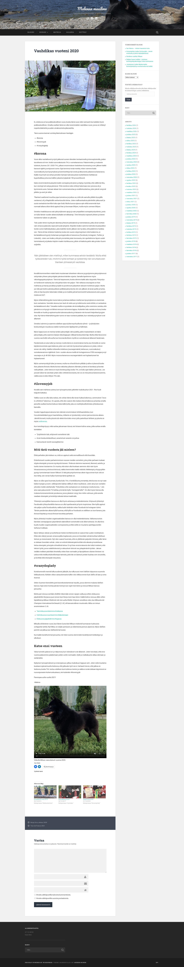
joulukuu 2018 (130, 241)
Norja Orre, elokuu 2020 (38, 822)
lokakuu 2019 (130, 223)
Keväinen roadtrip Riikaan (134, 56)
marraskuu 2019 (131, 220)
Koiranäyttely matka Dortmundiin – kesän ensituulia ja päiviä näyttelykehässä (139, 52)
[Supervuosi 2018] (94, 791)
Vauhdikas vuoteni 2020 (56, 50)
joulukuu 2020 (130, 205)
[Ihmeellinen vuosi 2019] (45, 791)
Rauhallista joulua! (64, 799)
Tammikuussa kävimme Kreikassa (50, 611)
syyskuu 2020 (130, 208)
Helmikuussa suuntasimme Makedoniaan (52, 615)
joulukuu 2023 (130, 159)
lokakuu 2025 (130, 137)
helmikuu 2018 (131, 247)
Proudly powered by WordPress (38, 962)
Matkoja (57, 32)
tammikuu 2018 (131, 250)
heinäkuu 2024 (131, 153)
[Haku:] (140, 113)
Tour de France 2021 (37, 826)
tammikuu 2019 (131, 238)
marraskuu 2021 (131, 198)
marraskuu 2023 (131, 162)
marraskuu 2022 (131, 177)
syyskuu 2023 (130, 165)
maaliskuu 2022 (131, 192)
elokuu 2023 (130, 168)
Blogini (31, 32)
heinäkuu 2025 (131, 144)
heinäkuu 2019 (131, 226)
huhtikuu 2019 (131, 232)
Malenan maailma (92, 8)
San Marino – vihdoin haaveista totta (138, 48)
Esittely (83, 32)
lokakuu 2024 (130, 150)
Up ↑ (157, 962)
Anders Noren (80, 962)
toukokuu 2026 (131, 128)
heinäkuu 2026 (131, 125)
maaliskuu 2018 (131, 244)
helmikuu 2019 (131, 235)
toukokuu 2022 (131, 189)
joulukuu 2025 (130, 134)
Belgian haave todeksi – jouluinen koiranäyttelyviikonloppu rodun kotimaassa (139, 60)
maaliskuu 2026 (131, 131)
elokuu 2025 (130, 140)
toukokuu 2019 (131, 229)
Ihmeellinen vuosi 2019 (41, 799)
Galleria (70, 32)
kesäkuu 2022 (130, 186)
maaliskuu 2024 (131, 156)
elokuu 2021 (130, 202)
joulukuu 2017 (130, 253)
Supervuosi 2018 (88, 799)
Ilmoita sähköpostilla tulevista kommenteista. (53, 895)
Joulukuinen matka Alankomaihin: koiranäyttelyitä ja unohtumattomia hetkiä (139, 65)
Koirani (42, 32)
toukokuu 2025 (131, 147)
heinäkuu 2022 (131, 183)
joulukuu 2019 (130, 217)
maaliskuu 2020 (131, 211)
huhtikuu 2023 (131, 171)
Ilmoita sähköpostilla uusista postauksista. (52, 898)
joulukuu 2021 (130, 195)
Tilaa (128, 99)
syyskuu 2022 (130, 180)
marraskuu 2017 (131, 256)
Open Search (157, 32)
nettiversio (43, 421)
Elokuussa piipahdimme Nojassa (49, 619)
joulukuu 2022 (130, 174)
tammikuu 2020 (131, 214)
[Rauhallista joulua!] (70, 791)
